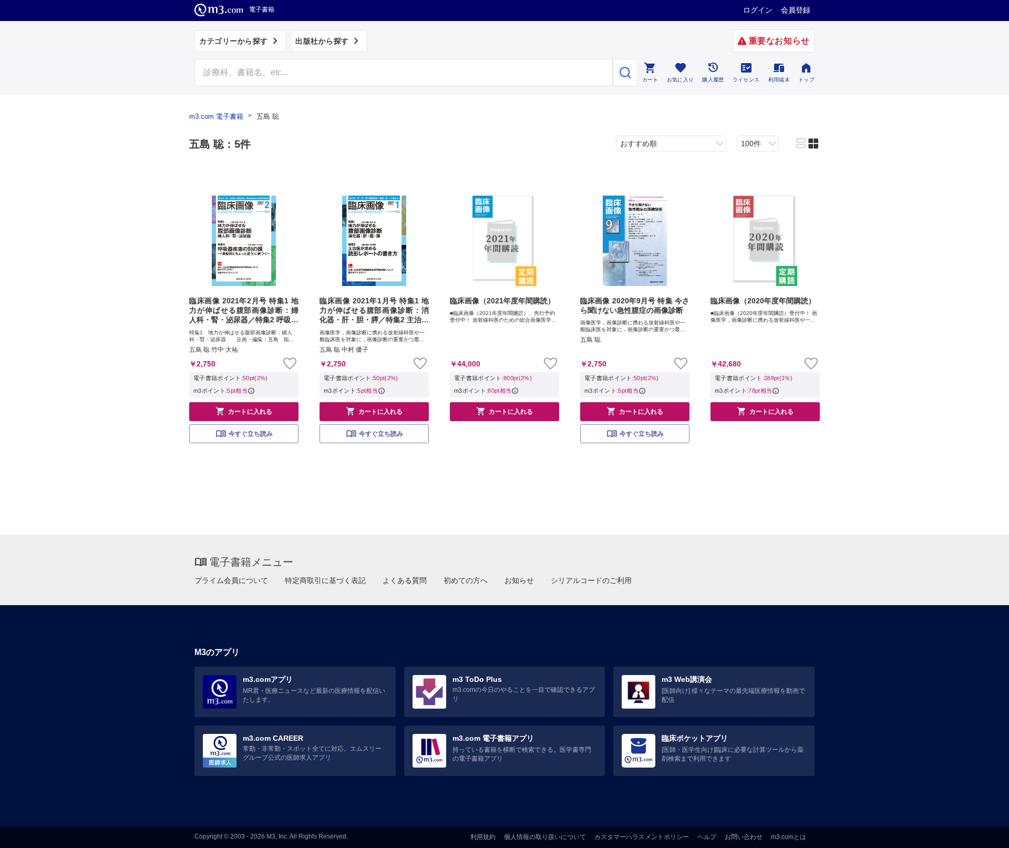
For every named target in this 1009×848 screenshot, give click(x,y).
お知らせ (519, 580)
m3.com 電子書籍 (216, 116)
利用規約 (483, 837)
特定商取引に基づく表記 (325, 580)
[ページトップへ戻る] (979, 831)
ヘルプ (706, 837)
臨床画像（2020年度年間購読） (763, 301)
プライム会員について (231, 580)
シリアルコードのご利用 (591, 580)
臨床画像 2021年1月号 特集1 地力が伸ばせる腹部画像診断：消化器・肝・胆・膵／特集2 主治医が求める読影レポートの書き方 (374, 311)
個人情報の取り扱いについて (545, 837)
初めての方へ (466, 580)
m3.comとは (788, 837)
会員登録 (795, 10)
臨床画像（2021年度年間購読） (502, 301)
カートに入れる (243, 411)
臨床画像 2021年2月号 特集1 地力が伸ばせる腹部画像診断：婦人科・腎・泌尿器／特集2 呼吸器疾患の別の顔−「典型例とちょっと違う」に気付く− (243, 311)
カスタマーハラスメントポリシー (641, 837)
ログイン (758, 10)
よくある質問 (405, 580)
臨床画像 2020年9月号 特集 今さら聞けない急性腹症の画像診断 (634, 305)
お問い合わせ (744, 837)
